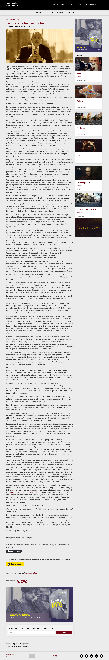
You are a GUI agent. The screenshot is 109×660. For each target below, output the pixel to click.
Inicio (7, 19)
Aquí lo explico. (31, 573)
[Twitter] (22, 581)
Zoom (79, 74)
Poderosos (81, 101)
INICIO (55, 5)
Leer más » (79, 76)
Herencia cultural (58, 12)
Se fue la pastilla (83, 182)
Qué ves (80, 155)
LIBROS (80, 5)
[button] (100, 5)
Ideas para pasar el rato (86, 210)
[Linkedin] (101, 656)
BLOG (63, 5)
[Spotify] (81, 656)
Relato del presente (41, 12)
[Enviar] (32, 656)
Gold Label (81, 128)
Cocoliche (71, 12)
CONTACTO (91, 5)
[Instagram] (96, 656)
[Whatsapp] (25, 581)
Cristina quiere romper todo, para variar (23, 492)
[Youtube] (86, 656)
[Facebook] (18, 581)
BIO (72, 5)
